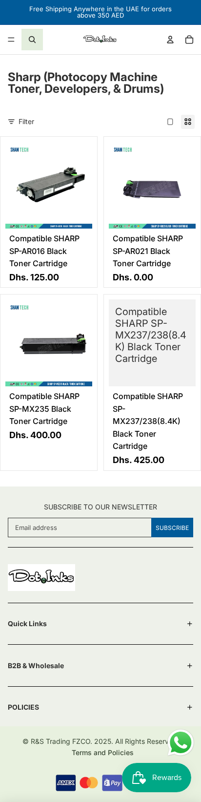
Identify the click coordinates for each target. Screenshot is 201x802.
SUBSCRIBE (172, 527)
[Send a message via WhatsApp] (180, 742)
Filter (26, 121)
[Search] (32, 39)
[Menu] (11, 39)
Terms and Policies (103, 752)
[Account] (170, 39)
